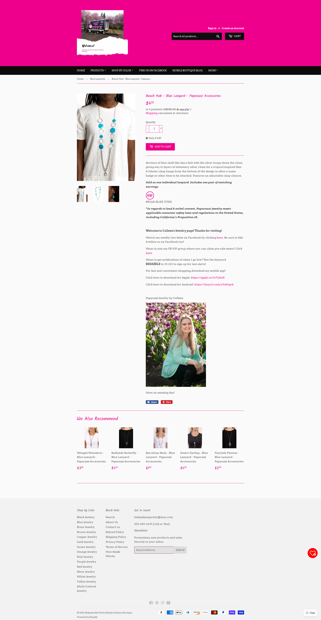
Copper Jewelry (87, 536)
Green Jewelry (86, 547)
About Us (112, 522)
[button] (195, 109)
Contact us (113, 527)
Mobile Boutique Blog (187, 70)
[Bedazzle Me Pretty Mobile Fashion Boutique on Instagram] (162, 603)
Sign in (212, 28)
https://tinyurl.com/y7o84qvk (214, 284)
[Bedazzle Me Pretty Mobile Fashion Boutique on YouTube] (168, 603)
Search (110, 517)
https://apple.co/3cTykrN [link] (208, 277)
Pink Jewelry (85, 556)
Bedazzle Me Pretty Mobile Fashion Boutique (108, 612)
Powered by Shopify (87, 617)
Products (97, 70)
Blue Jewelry (85, 522)
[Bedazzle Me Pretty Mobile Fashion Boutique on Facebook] (151, 603)
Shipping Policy (116, 536)
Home (81, 70)
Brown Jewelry (86, 532)
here (149, 253)
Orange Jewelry (87, 551)
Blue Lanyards (97, 79)
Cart (237, 36)
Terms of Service (117, 547)
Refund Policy (115, 532)
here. (220, 237)
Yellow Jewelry (86, 581)
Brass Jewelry (86, 527)
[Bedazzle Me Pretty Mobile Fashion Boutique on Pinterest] (157, 603)
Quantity (151, 122)
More (212, 70)
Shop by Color (122, 70)
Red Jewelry (84, 566)
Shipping (151, 113)
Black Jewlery (86, 517)
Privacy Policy (115, 542)
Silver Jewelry (86, 571)
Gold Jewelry (85, 542)
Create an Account (233, 28)
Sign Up (180, 550)
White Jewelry (86, 576)
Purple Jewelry (86, 561)
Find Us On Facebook (153, 70)
